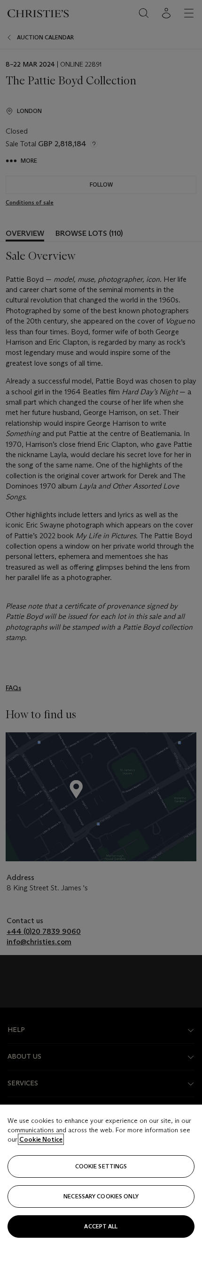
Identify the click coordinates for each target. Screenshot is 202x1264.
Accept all (100, 1226)
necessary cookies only (101, 1196)
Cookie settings (101, 1166)
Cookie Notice (40, 1139)
